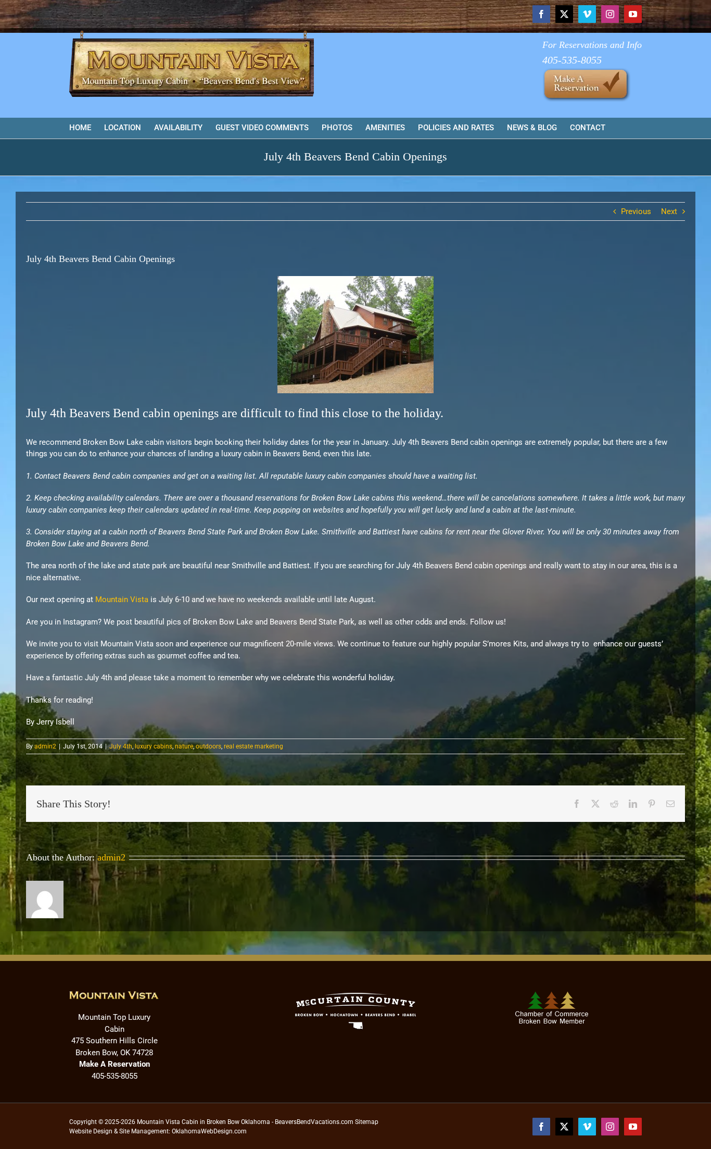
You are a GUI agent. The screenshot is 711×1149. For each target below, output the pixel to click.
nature (184, 746)
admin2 (45, 746)
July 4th (120, 746)
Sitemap (366, 1122)
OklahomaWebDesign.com (209, 1131)
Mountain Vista (121, 599)
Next (669, 211)
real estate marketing (253, 746)
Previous (636, 211)
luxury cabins (153, 746)
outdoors (208, 746)
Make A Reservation (114, 1064)
